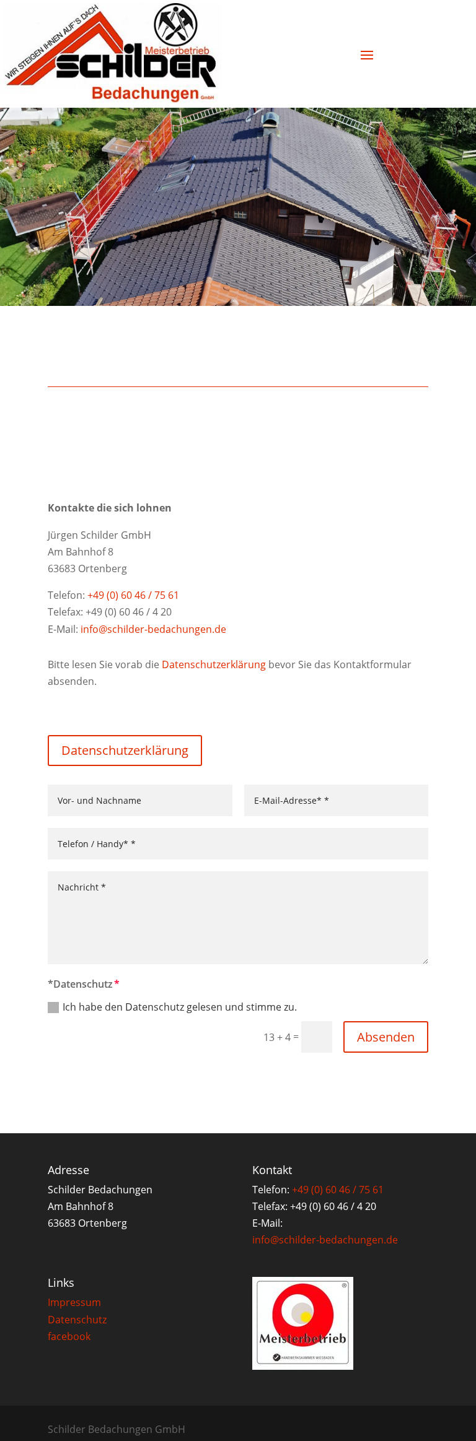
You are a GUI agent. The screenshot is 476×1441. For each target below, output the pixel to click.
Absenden (386, 1037)
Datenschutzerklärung (214, 664)
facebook (69, 1336)
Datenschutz (77, 1319)
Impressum (74, 1302)
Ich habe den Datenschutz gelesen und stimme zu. (180, 1007)
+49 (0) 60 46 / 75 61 (133, 595)
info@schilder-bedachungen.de (153, 629)
